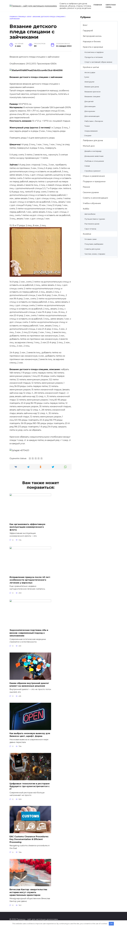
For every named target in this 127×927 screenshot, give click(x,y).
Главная (98, 5)
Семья (87, 166)
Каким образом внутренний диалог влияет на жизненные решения (29, 684)
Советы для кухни (92, 249)
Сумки (86, 77)
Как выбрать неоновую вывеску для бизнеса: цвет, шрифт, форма (30, 734)
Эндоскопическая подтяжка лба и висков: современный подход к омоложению (29, 633)
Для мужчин (89, 111)
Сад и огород (90, 229)
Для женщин (89, 106)
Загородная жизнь (92, 36)
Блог (29, 16)
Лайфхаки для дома (93, 140)
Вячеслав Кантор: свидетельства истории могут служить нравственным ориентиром (28, 892)
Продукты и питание (93, 57)
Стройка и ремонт (92, 171)
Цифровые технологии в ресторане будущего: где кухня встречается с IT (30, 786)
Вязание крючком (92, 92)
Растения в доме (91, 224)
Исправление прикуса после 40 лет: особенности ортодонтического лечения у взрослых (30, 580)
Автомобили (89, 214)
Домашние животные (93, 156)
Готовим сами (90, 239)
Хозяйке (87, 234)
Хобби (86, 209)
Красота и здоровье (93, 47)
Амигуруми (89, 82)
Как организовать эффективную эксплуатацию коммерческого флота (27, 527)
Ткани (87, 126)
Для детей (88, 101)
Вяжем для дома (91, 87)
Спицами (87, 136)
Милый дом (89, 146)
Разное (86, 187)
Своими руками (91, 192)
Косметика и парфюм (93, 52)
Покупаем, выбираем (93, 244)
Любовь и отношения (94, 161)
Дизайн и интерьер (92, 151)
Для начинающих (91, 116)
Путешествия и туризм (94, 219)
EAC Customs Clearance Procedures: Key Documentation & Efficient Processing (29, 839)
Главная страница (18, 16)
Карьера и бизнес (92, 41)
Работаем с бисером (93, 121)
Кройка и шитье (91, 67)
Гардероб (88, 30)
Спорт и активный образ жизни (98, 62)
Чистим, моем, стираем (94, 254)
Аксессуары (89, 72)
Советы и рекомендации (95, 198)
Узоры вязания (90, 131)
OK (111, 924)
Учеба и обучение (92, 203)
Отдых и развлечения (94, 176)
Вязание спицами (92, 96)
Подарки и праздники (94, 181)
